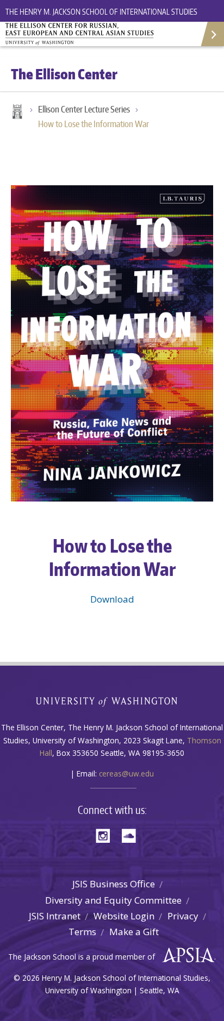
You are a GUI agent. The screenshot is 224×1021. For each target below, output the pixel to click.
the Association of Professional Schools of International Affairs (185, 955)
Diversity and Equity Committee (113, 900)
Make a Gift (134, 931)
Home (16, 112)
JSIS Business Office (113, 884)
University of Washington (112, 701)
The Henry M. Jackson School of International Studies (101, 11)
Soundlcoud (131, 835)
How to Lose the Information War (93, 123)
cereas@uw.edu (126, 773)
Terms (82, 931)
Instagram (106, 835)
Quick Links (212, 34)
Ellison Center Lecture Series (84, 109)
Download (112, 599)
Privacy (182, 916)
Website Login (124, 916)
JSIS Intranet (54, 916)
